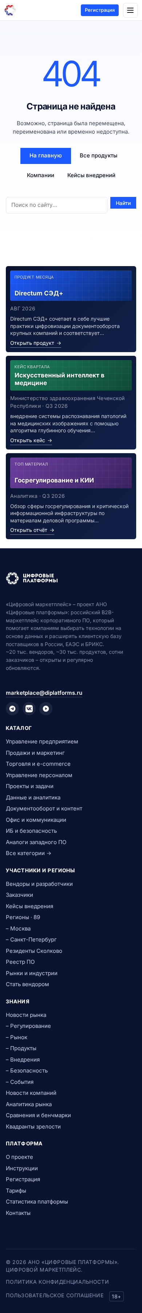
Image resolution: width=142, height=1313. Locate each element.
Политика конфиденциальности (57, 1282)
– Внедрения (23, 1059)
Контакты (18, 1212)
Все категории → (28, 853)
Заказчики (19, 894)
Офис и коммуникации (36, 819)
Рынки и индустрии (32, 973)
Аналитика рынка (29, 1104)
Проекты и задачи (30, 786)
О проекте (19, 1156)
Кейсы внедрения (29, 906)
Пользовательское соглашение (54, 1295)
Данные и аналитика (33, 797)
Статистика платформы (37, 1201)
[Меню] (130, 10)
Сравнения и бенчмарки (38, 1115)
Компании (40, 175)
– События (19, 1081)
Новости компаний (31, 1092)
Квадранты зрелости (33, 1126)
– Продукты (21, 1048)
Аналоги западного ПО (36, 842)
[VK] (29, 708)
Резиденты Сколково (34, 950)
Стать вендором (27, 984)
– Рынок (16, 1037)
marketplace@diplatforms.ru (44, 692)
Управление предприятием (42, 741)
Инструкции (22, 1168)
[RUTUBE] (45, 708)
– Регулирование (28, 1025)
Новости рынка (26, 1014)
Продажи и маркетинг (35, 752)
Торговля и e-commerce (38, 763)
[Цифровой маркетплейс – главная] (10, 10)
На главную (45, 155)
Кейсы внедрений (91, 175)
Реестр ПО (20, 961)
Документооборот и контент (44, 808)
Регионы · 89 (23, 917)
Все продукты (98, 155)
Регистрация (100, 10)
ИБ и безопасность (31, 830)
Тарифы (16, 1190)
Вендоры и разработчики (39, 883)
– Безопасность (27, 1070)
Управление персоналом (39, 775)
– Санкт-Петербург (31, 939)
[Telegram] (12, 708)
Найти (123, 203)
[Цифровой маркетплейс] (71, 578)
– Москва (18, 928)
